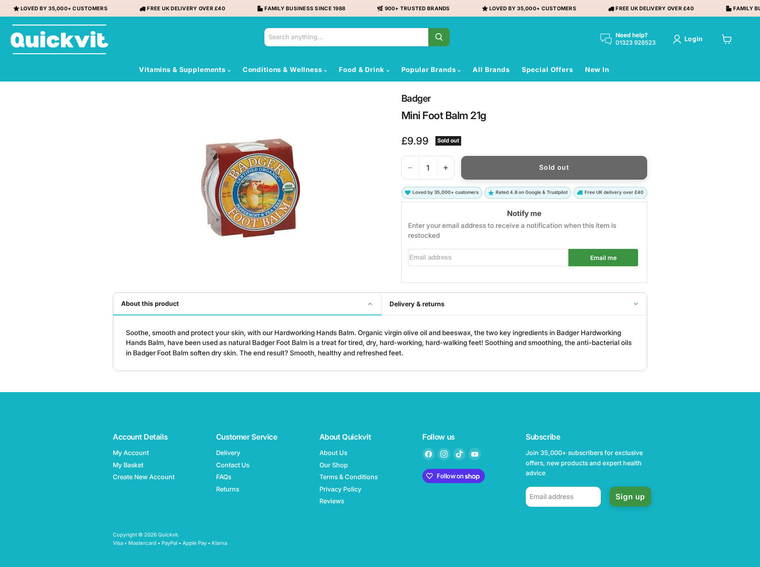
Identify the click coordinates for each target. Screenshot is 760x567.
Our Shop (333, 465)
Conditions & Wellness (283, 70)
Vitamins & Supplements (183, 70)
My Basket (128, 465)
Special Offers (547, 70)
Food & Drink (362, 70)
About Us (333, 453)
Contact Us (232, 465)
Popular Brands (429, 70)
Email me (603, 258)
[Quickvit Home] (59, 39)
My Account (131, 453)
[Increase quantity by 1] (445, 167)
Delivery (228, 453)
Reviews (331, 501)
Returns (227, 489)
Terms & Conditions (348, 477)
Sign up (630, 496)
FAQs (223, 477)
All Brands (491, 70)
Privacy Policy (340, 489)
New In (597, 70)
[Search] (439, 37)
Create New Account (144, 477)
